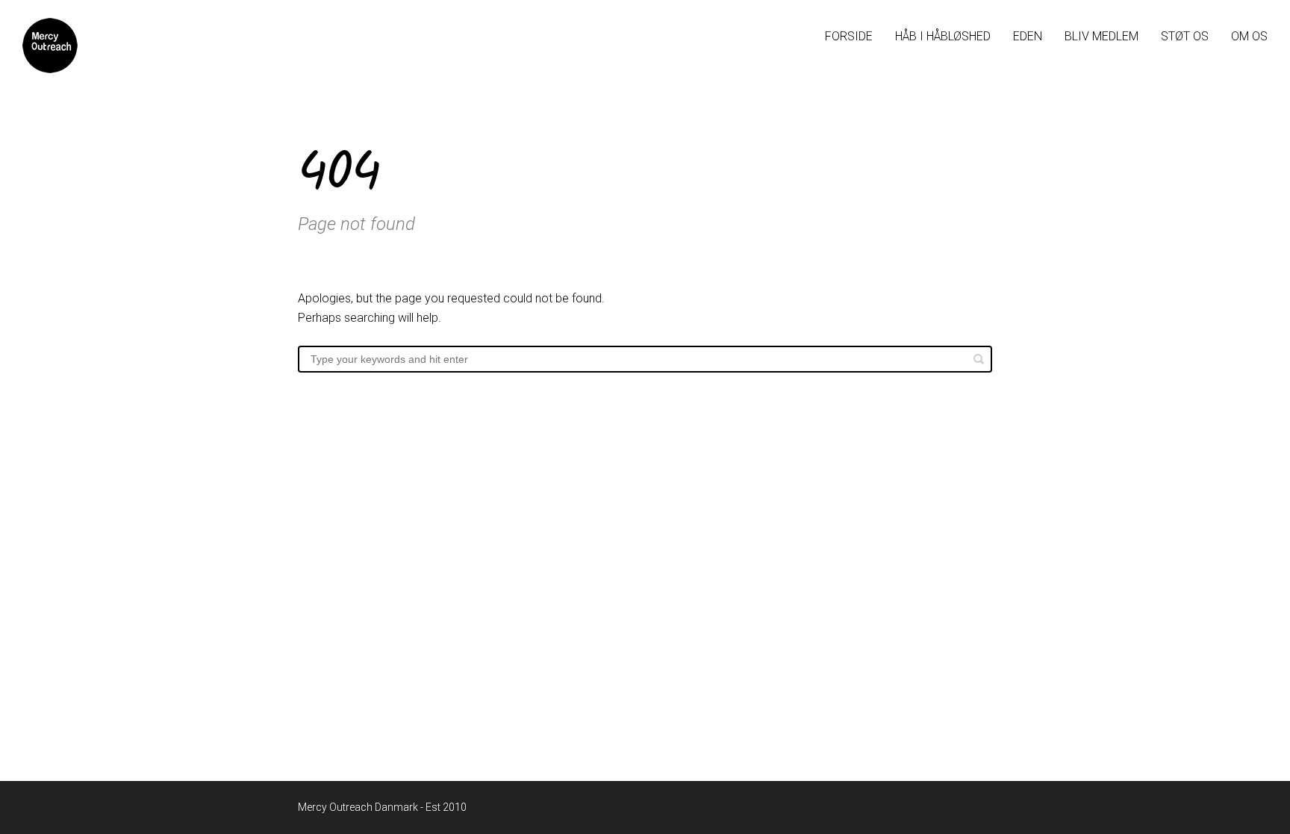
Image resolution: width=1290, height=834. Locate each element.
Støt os (1185, 36)
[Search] (979, 359)
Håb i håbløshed (943, 36)
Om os (1249, 36)
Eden (1027, 36)
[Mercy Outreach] (50, 45)
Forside (849, 36)
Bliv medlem (1101, 36)
